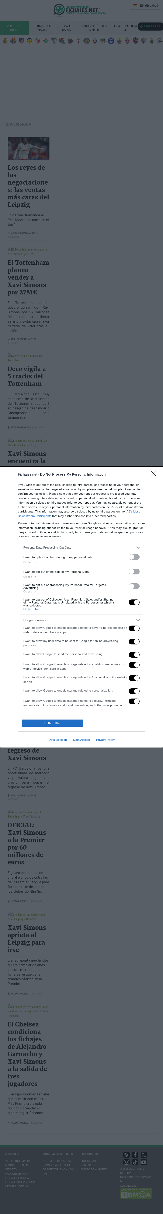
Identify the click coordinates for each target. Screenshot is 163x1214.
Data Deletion (58, 739)
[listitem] (81, 547)
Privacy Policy (105, 739)
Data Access (81, 739)
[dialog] (81, 607)
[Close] (155, 475)
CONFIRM (52, 723)
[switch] (134, 557)
